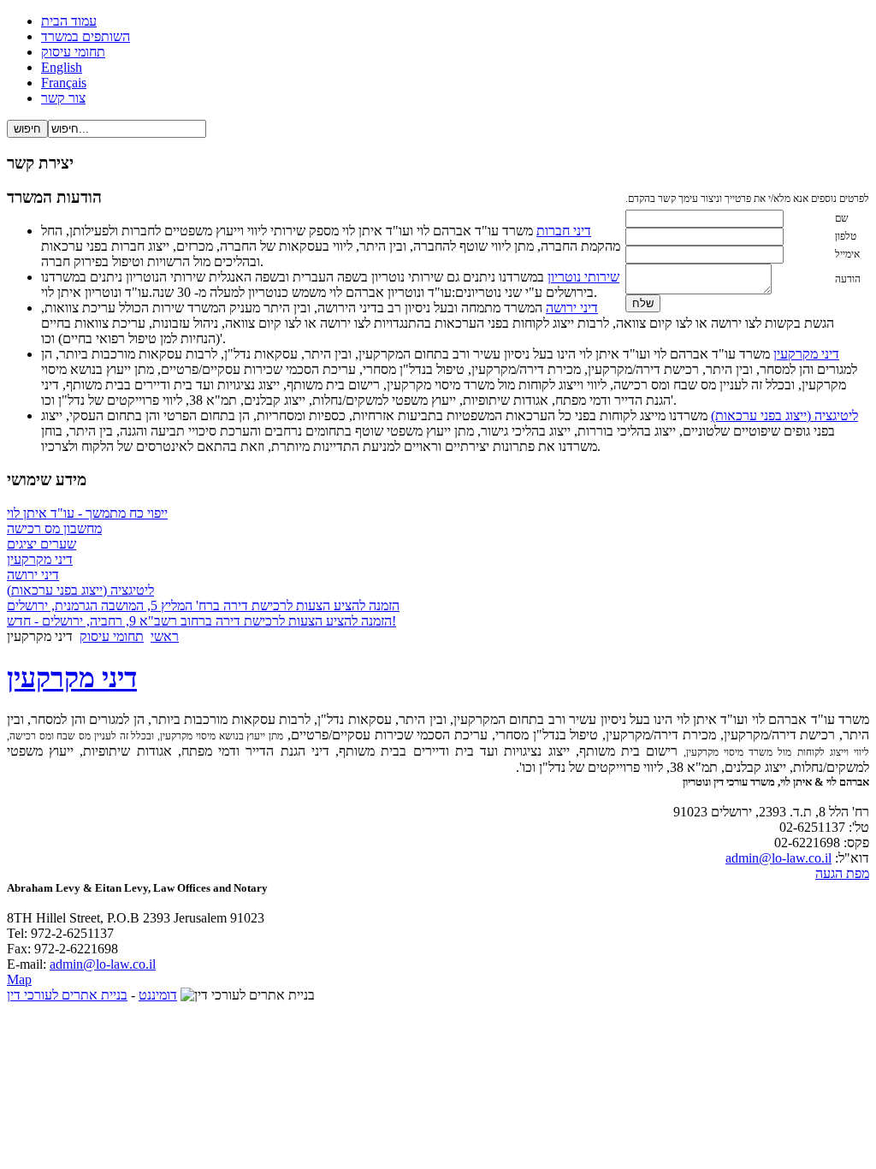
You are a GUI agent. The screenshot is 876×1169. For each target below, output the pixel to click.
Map (19, 979)
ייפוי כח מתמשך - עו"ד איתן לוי (87, 513)
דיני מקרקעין (806, 354)
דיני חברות (563, 230)
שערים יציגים (41, 544)
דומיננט (158, 995)
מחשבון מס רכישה (54, 528)
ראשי (165, 636)
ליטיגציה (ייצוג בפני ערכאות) (784, 415)
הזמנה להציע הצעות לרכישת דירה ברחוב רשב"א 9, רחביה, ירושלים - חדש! (201, 621)
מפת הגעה (842, 873)
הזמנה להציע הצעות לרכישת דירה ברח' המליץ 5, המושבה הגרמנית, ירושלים (203, 605)
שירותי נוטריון (583, 277)
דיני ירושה (572, 307)
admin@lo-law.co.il (778, 858)
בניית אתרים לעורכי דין (67, 995)
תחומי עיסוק (112, 636)
